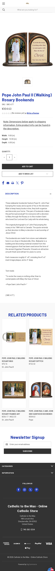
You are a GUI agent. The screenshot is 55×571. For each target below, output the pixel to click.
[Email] (8, 183)
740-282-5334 (29, 529)
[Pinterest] (22, 183)
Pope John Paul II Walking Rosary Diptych (40, 359)
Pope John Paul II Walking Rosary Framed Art (13, 412)
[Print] (12, 183)
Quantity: (6, 152)
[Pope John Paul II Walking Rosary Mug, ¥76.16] (14, 337)
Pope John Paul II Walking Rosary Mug (13, 359)
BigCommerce (32, 564)
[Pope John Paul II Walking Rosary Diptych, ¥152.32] (41, 337)
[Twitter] (17, 183)
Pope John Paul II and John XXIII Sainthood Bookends (41, 412)
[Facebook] (3, 183)
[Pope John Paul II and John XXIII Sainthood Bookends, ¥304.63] (41, 390)
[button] (32, 113)
